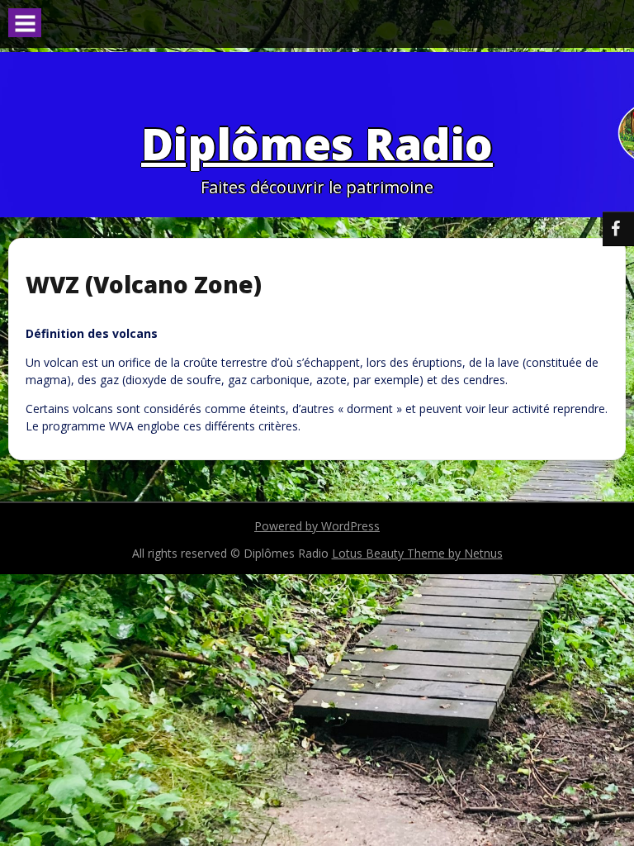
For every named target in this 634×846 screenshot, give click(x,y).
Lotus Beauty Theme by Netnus (417, 553)
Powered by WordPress (317, 526)
